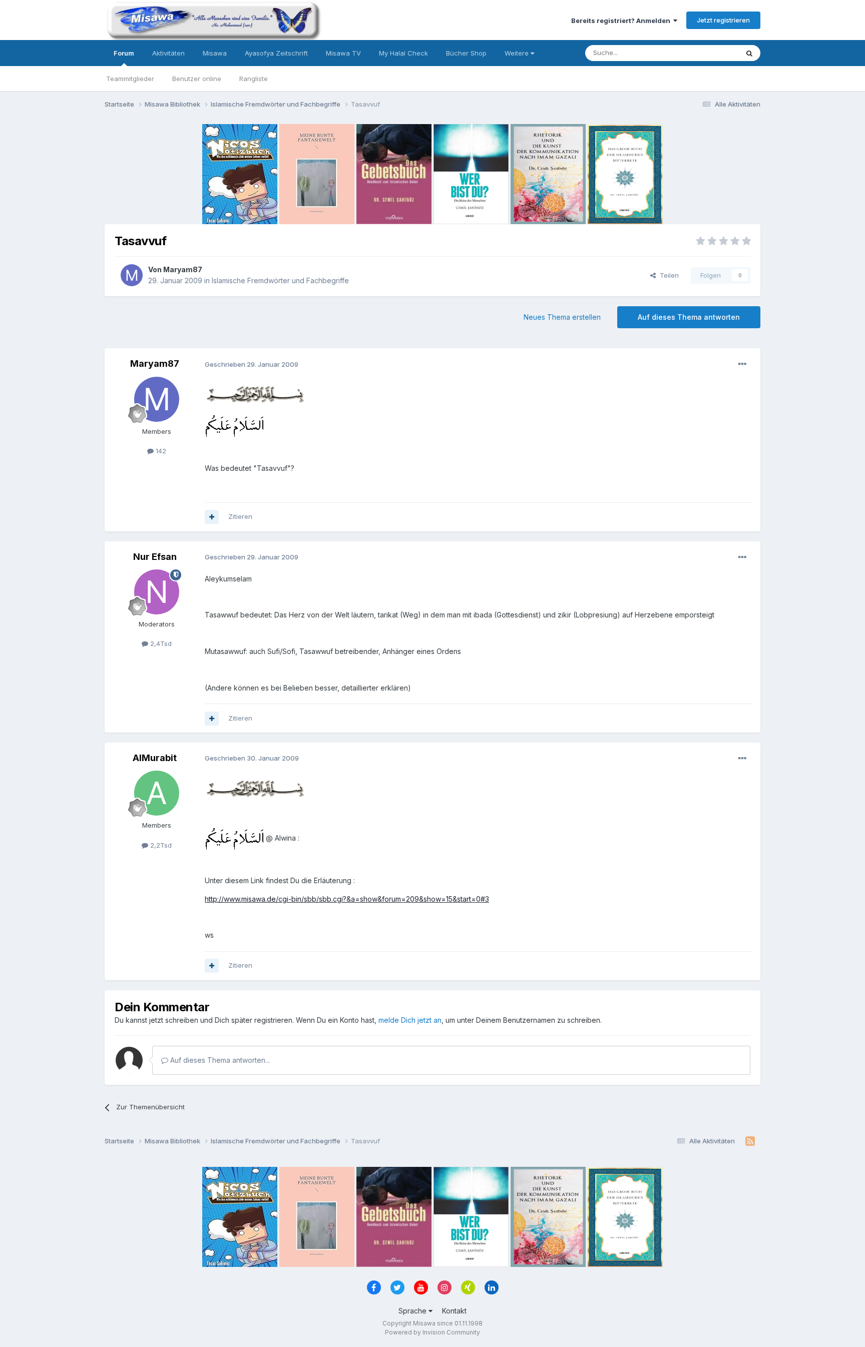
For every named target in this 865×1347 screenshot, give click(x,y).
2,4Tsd (160, 643)
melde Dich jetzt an (410, 1020)
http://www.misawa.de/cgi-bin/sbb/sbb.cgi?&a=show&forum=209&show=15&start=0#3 (347, 899)
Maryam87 (182, 269)
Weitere (518, 53)
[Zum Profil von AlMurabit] (156, 793)
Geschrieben (251, 364)
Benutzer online (196, 79)
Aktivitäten (168, 53)
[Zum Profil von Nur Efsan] (156, 591)
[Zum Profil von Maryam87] (132, 275)
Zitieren (240, 516)
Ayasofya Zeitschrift (276, 53)
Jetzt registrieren (723, 20)
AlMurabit (155, 758)
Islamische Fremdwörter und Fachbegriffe (280, 280)
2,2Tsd (160, 845)
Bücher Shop (466, 53)
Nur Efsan (155, 556)
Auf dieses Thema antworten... (219, 1060)
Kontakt (454, 1310)
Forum (124, 53)
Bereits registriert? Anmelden (622, 21)
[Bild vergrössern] (255, 393)
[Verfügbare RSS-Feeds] (750, 1141)
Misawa (215, 53)
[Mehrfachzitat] (212, 517)
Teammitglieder (130, 79)
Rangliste (253, 79)
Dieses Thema (703, 53)
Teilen (667, 275)
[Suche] (749, 53)
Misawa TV (343, 53)
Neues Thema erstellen (562, 317)
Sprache (413, 1310)
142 (160, 451)
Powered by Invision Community (432, 1332)
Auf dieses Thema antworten (689, 317)
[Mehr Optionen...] (742, 364)
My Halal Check (403, 53)
